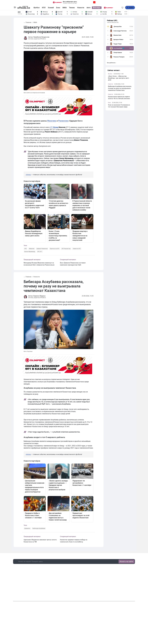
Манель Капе (117, 35)
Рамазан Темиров (118, 57)
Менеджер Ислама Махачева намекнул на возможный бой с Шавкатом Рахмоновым (39, 264)
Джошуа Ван (118, 26)
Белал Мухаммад (29, 251)
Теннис (72, 8)
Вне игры (96, 8)
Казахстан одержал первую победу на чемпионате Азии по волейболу (73, 541)
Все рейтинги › (111, 62)
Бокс (58, 8)
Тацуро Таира (117, 44)
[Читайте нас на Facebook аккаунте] (14, 596)
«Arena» (28, 175)
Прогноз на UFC (54, 248)
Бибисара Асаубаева (39, 528)
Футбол (37, 8)
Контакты (63, 618)
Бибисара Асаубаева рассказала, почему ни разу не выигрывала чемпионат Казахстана (119, 88)
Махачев (31, 248)
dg (134, 595)
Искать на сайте (126, 561)
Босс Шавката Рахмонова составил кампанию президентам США (73, 264)
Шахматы (27, 528)
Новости (80, 8)
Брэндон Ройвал (118, 39)
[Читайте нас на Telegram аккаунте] (23, 596)
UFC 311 (39, 251)
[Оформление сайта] (122, 7)
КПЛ (44, 8)
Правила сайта (87, 618)
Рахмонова (63, 121)
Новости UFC (77, 248)
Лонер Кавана (117, 52)
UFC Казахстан (66, 248)
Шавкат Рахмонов (42, 248)
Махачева (51, 121)
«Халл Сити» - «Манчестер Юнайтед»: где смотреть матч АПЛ (118, 78)
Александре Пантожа (120, 31)
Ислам (55, 127)
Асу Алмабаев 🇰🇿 (118, 48)
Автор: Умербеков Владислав (38, 37)
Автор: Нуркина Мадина (36, 296)
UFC (51, 127)
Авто (89, 8)
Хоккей (51, 8)
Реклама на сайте (74, 618)
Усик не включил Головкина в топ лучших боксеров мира (119, 106)
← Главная (27, 22)
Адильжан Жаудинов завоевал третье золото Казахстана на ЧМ (40, 541)
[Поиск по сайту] (119, 7)
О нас (56, 618)
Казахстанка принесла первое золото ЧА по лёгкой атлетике (119, 98)
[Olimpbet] (108, 8)
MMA (65, 8)
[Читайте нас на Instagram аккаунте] (19, 596)
